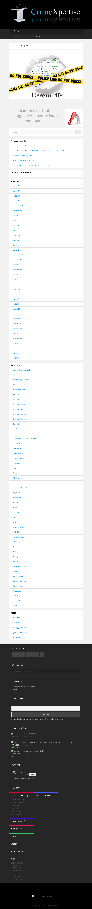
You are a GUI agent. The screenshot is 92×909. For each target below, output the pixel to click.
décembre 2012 (18, 323)
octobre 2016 (17, 215)
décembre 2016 (18, 206)
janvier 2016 (17, 250)
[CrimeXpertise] (46, 14)
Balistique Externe (19, 404)
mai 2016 (16, 230)
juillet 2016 (16, 220)
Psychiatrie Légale (19, 566)
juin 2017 (16, 186)
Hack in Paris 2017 (20, 146)
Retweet (23, 778)
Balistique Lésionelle (20, 414)
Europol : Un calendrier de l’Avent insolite (37, 37)
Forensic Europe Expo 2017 (23, 155)
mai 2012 (16, 353)
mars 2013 (16, 309)
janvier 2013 (17, 319)
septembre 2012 (18, 338)
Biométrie (16, 424)
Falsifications (17, 478)
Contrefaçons (17, 443)
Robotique (16, 571)
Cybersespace (17, 463)
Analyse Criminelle (19, 375)
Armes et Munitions (19, 389)
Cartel (15, 429)
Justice (15, 507)
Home (14, 45)
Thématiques (17, 591)
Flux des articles (20, 627)
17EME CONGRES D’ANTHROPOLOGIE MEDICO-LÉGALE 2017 (38, 150)
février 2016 (17, 245)
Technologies (17, 586)
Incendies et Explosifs (20, 488)
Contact (14, 689)
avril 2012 (16, 358)
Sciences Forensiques (20, 581)
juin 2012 (16, 348)
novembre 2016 (18, 210)
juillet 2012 (16, 343)
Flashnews (16, 483)
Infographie (16, 493)
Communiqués (17, 434)
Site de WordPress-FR (20, 637)
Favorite (31, 778)
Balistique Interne (19, 409)
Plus (14, 551)
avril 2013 (16, 304)
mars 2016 (16, 240)
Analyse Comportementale (22, 370)
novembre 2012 (18, 328)
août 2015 (16, 274)
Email (14, 704)
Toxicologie (17, 596)
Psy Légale (16, 561)
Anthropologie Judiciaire (21, 380)
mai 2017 (16, 191)
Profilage (16, 556)
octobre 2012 (17, 333)
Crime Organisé (18, 448)
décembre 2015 (18, 255)
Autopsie (16, 394)
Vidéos (15, 606)
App (14, 384)
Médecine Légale (18, 527)
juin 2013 (16, 294)
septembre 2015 (18, 269)
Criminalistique (18, 453)
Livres (15, 517)
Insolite (15, 502)
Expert (15, 473)
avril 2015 (16, 289)
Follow (33, 774)
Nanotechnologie (18, 537)
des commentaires (20, 632)
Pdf (14, 547)
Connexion (16, 622)
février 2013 (17, 314)
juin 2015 (16, 284)
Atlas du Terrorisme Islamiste (23, 160)
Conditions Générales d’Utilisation (23, 687)
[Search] (78, 132)
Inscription (16, 617)
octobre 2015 (17, 264)
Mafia (15, 522)
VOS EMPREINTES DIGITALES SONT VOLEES (31, 165)
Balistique (16, 399)
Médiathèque (17, 532)
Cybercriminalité (18, 458)
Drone (15, 468)
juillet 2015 (16, 279)
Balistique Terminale (20, 419)
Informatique (17, 497)
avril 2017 (16, 196)
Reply (17, 778)
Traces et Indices (18, 601)
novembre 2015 (18, 260)
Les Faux (16, 512)
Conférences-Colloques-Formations (25, 438)
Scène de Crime (18, 576)
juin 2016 (16, 225)
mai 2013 (16, 299)
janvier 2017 (17, 201)
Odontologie (17, 542)
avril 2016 (16, 235)
